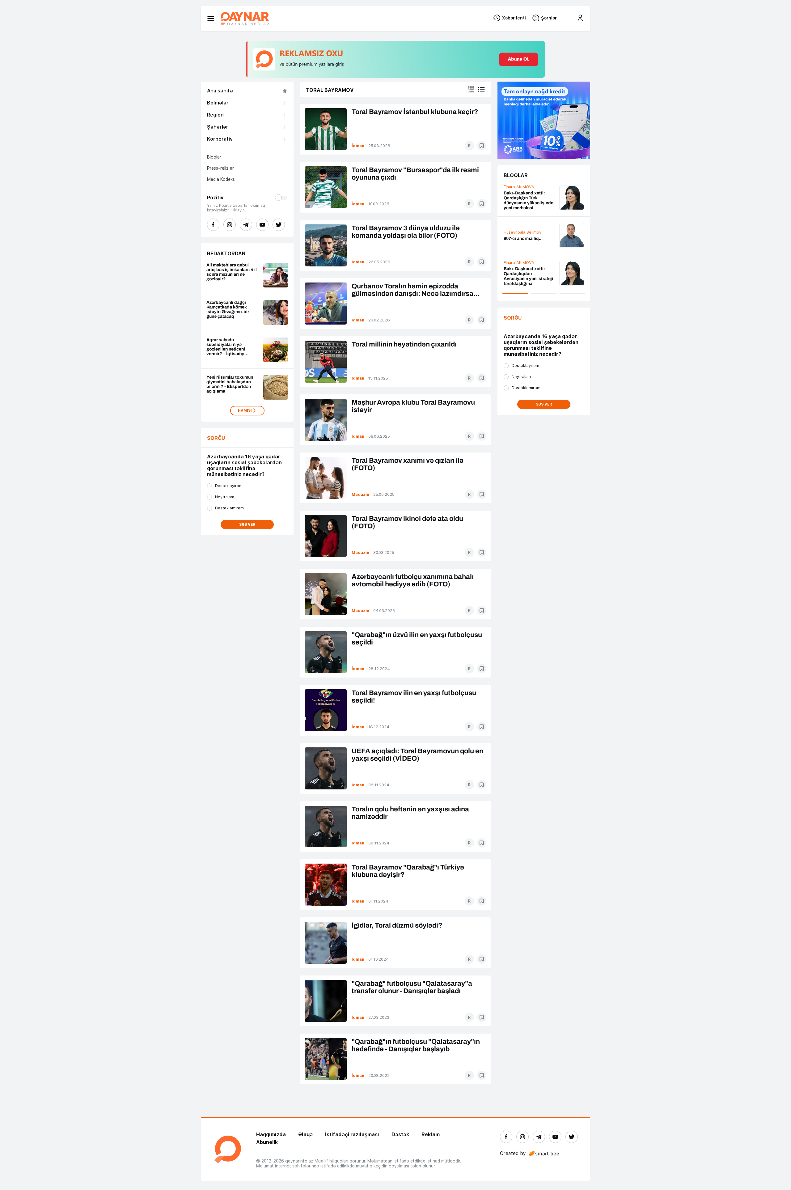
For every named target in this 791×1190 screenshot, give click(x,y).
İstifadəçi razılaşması (352, 1134)
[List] (481, 89)
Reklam (430, 1134)
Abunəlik (267, 1142)
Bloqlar (214, 157)
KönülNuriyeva (517, 268)
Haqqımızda (271, 1134)
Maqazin (360, 494)
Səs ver (247, 524)
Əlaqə (305, 1134)
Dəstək (400, 1134)
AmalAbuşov (516, 194)
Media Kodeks (221, 179)
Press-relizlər (220, 168)
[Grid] (471, 89)
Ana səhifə (220, 91)
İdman (358, 145)
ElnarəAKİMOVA (519, 226)
